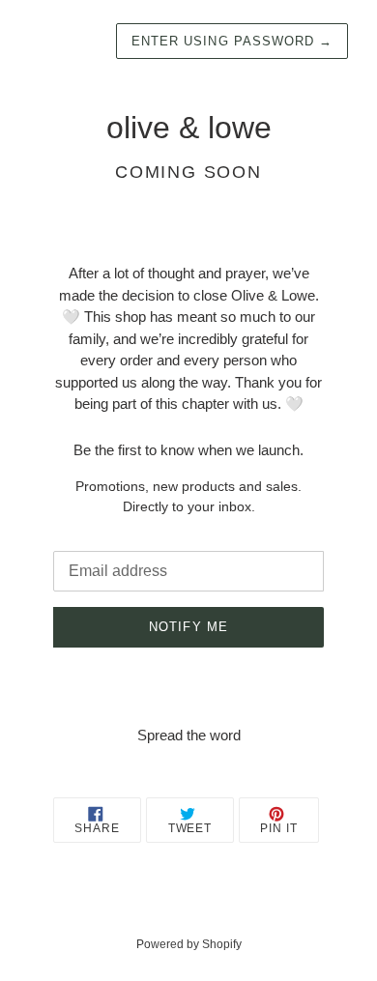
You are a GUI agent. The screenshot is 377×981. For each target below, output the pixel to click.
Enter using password (232, 41)
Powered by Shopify (189, 944)
